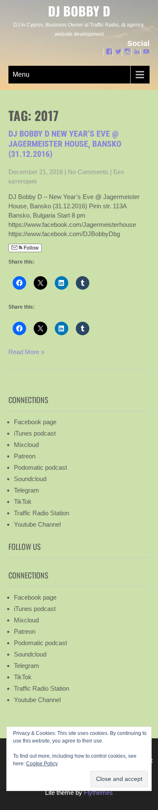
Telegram (26, 490)
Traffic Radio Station (41, 513)
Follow (30, 248)
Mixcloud (26, 444)
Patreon (24, 456)
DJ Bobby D (79, 10)
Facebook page (35, 421)
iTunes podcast (35, 433)
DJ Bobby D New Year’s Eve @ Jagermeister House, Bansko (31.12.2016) (64, 144)
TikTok (23, 501)
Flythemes (97, 792)
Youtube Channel (37, 524)
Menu (21, 74)
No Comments (88, 171)
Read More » (26, 351)
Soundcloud (30, 478)
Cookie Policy (42, 764)
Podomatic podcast (40, 467)
